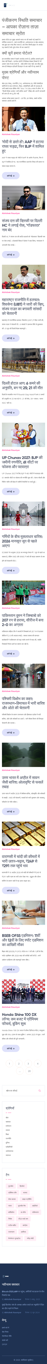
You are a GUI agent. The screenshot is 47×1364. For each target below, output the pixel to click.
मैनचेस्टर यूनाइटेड (14, 1238)
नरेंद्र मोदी (30, 1238)
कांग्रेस (25, 1225)
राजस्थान (11, 1232)
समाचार (8, 1121)
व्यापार (8, 1130)
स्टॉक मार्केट (12, 1225)
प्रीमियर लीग (12, 1192)
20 (29, 1071)
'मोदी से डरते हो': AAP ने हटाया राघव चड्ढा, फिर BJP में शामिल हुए (23, 146)
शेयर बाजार (12, 1199)
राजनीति (8, 1138)
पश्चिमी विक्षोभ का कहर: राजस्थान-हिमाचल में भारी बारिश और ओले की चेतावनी (23, 703)
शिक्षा (7, 1134)
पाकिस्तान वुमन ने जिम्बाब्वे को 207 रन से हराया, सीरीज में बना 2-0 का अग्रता (22, 620)
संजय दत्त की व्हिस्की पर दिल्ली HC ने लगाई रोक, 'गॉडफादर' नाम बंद (22, 225)
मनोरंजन (8, 1126)
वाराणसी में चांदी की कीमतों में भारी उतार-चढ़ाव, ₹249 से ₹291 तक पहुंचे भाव (21, 861)
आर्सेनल (23, 1232)
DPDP (4, 1344)
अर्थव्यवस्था (9, 1151)
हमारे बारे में (5, 1327)
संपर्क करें (5, 1340)
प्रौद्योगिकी (9, 1147)
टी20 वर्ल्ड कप (23, 1218)
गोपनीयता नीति (6, 1336)
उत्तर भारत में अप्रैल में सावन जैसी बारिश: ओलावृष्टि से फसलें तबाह (22, 782)
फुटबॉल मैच (22, 1205)
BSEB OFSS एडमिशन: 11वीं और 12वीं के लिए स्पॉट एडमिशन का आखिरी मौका (22, 940)
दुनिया (8, 1142)
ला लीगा (23, 1212)
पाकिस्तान (35, 1212)
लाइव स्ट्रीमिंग (26, 1199)
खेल (7, 1117)
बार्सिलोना (11, 1212)
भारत (10, 1205)
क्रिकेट (22, 1186)
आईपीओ (34, 1205)
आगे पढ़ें (9, 175)
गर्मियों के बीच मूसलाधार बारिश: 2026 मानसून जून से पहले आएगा (22, 541)
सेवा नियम (5, 1332)
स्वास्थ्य (8, 1155)
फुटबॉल (10, 1186)
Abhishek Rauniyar (11, 134)
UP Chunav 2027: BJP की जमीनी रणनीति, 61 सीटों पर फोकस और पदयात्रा (22, 462)
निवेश (10, 1218)
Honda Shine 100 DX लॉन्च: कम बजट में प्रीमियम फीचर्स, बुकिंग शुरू (20, 1019)
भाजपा (25, 1192)
